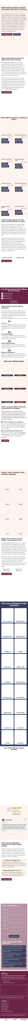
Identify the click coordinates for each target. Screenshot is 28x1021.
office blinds (9, 89)
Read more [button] (4, 830)
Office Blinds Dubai (6, 183)
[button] (4, 139)
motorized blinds (21, 432)
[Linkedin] (19, 993)
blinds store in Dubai (9, 62)
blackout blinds (16, 424)
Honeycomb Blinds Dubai (19, 159)
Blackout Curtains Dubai (19, 1015)
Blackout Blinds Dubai (20, 135)
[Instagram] (15, 993)
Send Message (14, 936)
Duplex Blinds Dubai (6, 159)
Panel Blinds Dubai (19, 206)
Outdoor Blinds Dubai (20, 183)
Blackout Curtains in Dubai (12, 975)
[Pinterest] (22, 993)
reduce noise (4, 977)
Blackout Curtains (12, 325)
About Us (4, 973)
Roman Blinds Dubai (6, 135)
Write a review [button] (16, 814)
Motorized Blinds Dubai (5, 207)
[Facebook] (11, 993)
